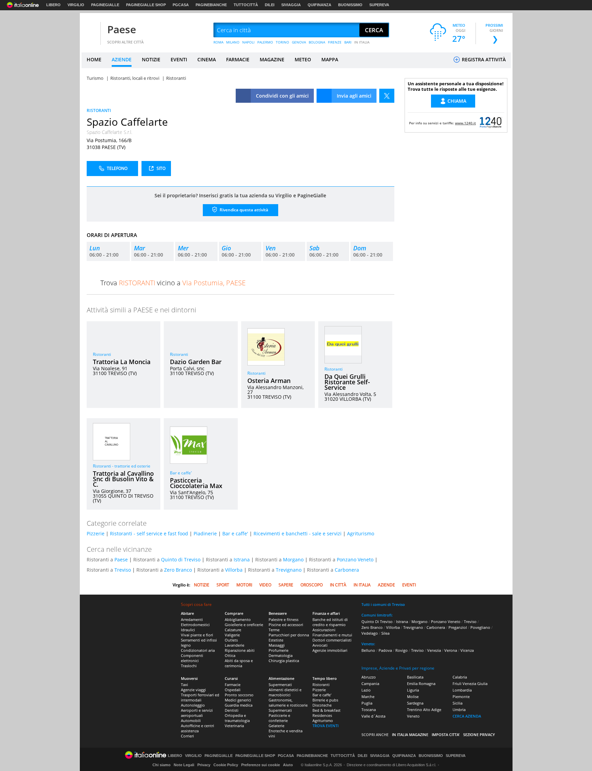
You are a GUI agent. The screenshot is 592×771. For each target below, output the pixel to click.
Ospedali (233, 689)
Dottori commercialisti (332, 640)
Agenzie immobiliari (329, 650)
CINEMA (206, 59)
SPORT (223, 585)
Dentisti (231, 710)
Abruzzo (368, 677)
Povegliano (480, 627)
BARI (348, 42)
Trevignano (288, 570)
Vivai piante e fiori (197, 634)
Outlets (231, 640)
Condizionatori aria (198, 650)
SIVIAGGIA (291, 5)
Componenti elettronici (192, 658)
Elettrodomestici (195, 624)
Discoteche (322, 705)
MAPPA (329, 59)
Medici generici (238, 699)
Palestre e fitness (283, 619)
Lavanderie (234, 645)
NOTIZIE (151, 59)
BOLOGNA (317, 42)
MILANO (232, 42)
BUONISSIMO (350, 5)
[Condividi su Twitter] (386, 96)
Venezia (434, 650)
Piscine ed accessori (286, 624)
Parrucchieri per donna (289, 634)
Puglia (366, 703)
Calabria (460, 677)
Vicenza (467, 650)
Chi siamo (161, 765)
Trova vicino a (173, 282)
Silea (385, 633)
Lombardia (462, 690)
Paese (121, 29)
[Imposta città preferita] (90, 30)
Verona (450, 650)
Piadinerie (205, 533)
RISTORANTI (99, 110)
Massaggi (277, 645)
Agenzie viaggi (193, 689)
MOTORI (244, 585)
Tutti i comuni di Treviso (383, 604)
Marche (367, 696)
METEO (303, 59)
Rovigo (401, 650)
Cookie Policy (225, 765)
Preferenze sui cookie (260, 765)
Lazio (366, 690)
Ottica (230, 655)
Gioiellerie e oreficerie (244, 624)
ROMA (218, 42)
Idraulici (188, 629)
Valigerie (232, 634)
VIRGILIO (75, 5)
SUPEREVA (379, 5)
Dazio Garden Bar (196, 362)
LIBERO (53, 5)
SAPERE (286, 585)
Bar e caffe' (181, 473)
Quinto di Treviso (180, 559)
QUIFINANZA (319, 5)
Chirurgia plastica (284, 660)
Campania (370, 683)
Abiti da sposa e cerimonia (239, 663)
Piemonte (461, 696)
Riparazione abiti (240, 650)
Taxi (184, 684)
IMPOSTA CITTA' (446, 734)
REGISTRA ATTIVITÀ (483, 59)
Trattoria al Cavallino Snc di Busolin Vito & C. (123, 478)
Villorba (234, 570)
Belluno (368, 650)
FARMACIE (237, 59)
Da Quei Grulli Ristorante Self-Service (347, 381)
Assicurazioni (323, 629)
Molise (413, 696)
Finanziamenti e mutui (332, 634)
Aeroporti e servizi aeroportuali (197, 713)
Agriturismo (360, 533)
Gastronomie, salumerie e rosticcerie (288, 702)
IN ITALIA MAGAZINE (410, 734)
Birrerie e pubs (325, 699)
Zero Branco (178, 570)
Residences (322, 715)
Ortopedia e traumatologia (237, 718)
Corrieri (187, 735)
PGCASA (181, 5)
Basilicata (415, 677)
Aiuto (288, 765)
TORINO (282, 42)
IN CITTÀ (338, 585)
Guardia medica (238, 705)
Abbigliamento (238, 619)
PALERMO (265, 42)
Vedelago (369, 633)
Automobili (191, 720)
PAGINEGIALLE (105, 5)
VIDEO (265, 585)
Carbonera (347, 570)
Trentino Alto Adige (424, 709)
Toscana (368, 709)
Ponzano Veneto (355, 559)
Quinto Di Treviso (377, 621)
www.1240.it (465, 123)
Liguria (413, 690)
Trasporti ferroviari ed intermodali (200, 697)
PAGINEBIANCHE (211, 5)
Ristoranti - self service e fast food (149, 533)
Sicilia (458, 703)
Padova (385, 650)
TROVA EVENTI (325, 725)
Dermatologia (281, 655)
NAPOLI (248, 42)
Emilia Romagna (421, 683)
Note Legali (184, 765)
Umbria (459, 709)
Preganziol (457, 627)
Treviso (122, 570)
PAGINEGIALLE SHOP (146, 5)
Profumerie (278, 650)
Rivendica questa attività (243, 210)
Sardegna (415, 703)
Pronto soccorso (239, 694)
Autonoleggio (193, 705)
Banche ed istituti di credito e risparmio (330, 622)
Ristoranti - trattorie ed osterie (121, 466)
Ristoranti (102, 354)
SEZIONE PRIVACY (479, 734)
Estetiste (276, 640)
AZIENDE (122, 59)
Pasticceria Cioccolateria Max (196, 483)
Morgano (293, 559)
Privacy (203, 765)
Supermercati (280, 684)
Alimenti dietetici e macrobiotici (285, 692)
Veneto (413, 716)
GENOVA (299, 42)
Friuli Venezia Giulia (470, 683)
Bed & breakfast (326, 710)
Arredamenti (192, 619)
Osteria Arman (269, 380)
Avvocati (320, 645)
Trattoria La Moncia (121, 362)
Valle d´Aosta (373, 716)
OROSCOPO (311, 585)
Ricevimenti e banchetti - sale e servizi (298, 533)
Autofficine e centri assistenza (197, 728)
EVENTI (179, 59)
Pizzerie (95, 533)
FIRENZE (335, 42)
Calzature (233, 629)
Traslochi (189, 665)
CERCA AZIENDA (467, 716)
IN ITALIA (362, 42)
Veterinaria (234, 725)
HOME (94, 59)
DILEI (269, 5)
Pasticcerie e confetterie (279, 718)
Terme (274, 629)
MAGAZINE (272, 59)
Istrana (242, 559)
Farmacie (233, 684)
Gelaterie (276, 725)
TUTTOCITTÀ (246, 5)
